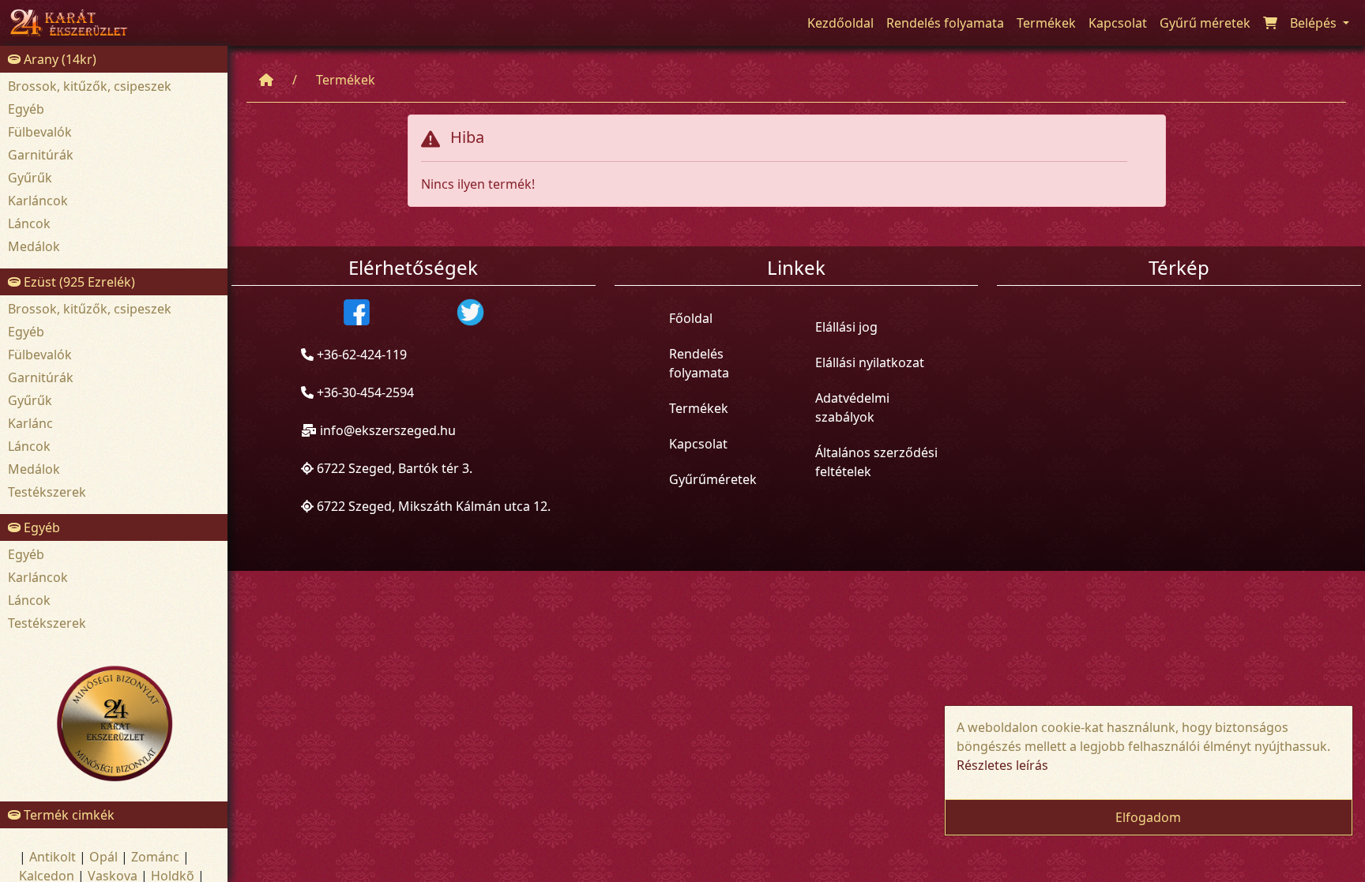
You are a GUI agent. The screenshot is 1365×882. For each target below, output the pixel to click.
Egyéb (26, 109)
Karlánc (30, 423)
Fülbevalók (40, 132)
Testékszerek (47, 492)
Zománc (155, 856)
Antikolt (52, 856)
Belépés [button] (1315, 23)
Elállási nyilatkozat (869, 362)
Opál (103, 856)
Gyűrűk (30, 177)
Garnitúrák (40, 154)
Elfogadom (1148, 817)
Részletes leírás (1002, 765)
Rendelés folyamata (699, 363)
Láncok (29, 223)
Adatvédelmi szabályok (852, 407)
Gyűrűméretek (713, 479)
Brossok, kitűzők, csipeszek (89, 86)
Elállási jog (846, 327)
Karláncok (38, 200)
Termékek (345, 79)
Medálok (34, 246)
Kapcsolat (698, 443)
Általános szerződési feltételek (876, 462)
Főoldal (691, 318)
